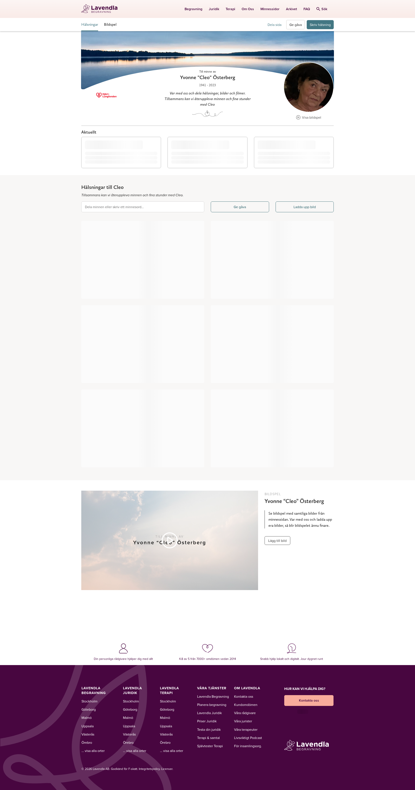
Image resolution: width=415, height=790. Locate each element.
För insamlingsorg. (248, 746)
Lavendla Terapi (169, 690)
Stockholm (89, 701)
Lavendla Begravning (93, 690)
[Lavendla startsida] (101, 9)
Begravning (193, 8)
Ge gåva (295, 24)
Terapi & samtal (208, 737)
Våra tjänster (211, 688)
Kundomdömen (245, 704)
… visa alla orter (93, 750)
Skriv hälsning (320, 24)
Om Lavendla (247, 688)
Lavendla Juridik (132, 690)
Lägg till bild (277, 540)
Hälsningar (89, 24)
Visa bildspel (311, 117)
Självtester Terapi (210, 746)
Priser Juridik (207, 721)
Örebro (86, 742)
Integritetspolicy (149, 769)
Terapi (230, 8)
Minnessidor (269, 8)
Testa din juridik (209, 729)
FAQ (306, 8)
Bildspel (110, 24)
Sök (324, 8)
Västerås (87, 734)
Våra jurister (243, 721)
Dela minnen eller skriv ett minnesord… (114, 206)
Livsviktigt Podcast (248, 737)
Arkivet (291, 8)
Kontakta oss (243, 696)
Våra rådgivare (245, 712)
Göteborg (88, 709)
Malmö (86, 717)
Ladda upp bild (305, 206)
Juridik (214, 8)
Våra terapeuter (245, 729)
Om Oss (248, 8)
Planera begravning (211, 704)
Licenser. (167, 769)
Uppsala (87, 726)
